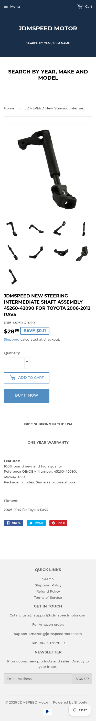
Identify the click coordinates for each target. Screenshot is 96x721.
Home (9, 108)
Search (48, 579)
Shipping (11, 339)
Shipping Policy (48, 585)
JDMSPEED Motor (48, 28)
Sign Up (82, 679)
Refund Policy (48, 591)
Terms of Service (48, 597)
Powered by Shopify (70, 702)
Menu (15, 6)
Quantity (12, 353)
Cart (88, 6)
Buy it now (26, 395)
